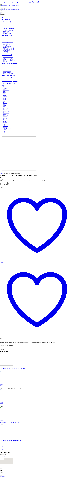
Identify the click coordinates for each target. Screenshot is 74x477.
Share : (1, 338)
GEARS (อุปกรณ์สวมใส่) (7, 55)
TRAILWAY (5, 125)
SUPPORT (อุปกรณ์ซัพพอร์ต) (8, 75)
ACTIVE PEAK (5, 86)
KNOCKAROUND (6, 107)
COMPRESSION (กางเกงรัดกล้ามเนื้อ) (9, 47)
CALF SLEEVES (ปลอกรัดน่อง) (8, 51)
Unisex (28, 337)
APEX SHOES (5, 88)
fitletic (16, 337)
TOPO (4, 124)
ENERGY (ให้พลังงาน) (7, 35)
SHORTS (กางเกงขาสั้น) (7, 46)
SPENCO (4, 120)
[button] (37, 6)
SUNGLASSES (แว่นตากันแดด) (8, 30)
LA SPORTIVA (5, 108)
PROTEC (4, 114)
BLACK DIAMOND (6, 90)
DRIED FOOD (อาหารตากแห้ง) (8, 39)
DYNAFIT (5, 97)
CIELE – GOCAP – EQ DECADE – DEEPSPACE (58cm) (10, 440)
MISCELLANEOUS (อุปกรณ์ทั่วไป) (9, 63)
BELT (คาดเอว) (5, 61)
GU (3, 102)
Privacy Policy (4, 447)
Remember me (3, 474)
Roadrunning (21, 337)
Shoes (1, 385)
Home (1, 173)
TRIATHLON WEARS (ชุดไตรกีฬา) (10, 81)
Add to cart (1, 402)
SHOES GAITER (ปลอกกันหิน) (8, 73)
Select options (2, 384)
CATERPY (5, 92)
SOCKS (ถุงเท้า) (5, 52)
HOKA (4, 104)
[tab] (38, 340)
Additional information (5, 340)
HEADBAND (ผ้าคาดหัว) (7, 33)
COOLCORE (5, 94)
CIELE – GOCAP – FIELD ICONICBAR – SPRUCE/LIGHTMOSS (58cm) (13, 404)
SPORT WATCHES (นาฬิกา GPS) (8, 57)
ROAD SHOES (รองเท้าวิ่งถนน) (8, 21)
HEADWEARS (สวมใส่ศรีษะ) (8, 28)
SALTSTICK (5, 117)
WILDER (4, 129)
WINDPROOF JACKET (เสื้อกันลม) (8, 48)
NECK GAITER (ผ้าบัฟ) (6, 32)
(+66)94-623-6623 (2, 456)
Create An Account (2, 476)
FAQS (2, 446)
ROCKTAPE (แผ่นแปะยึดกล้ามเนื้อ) (8, 77)
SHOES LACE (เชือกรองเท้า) (7, 72)
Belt (9, 337)
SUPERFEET (5, 122)
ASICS (4, 89)
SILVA (4, 119)
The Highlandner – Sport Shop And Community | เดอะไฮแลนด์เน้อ (20, 2)
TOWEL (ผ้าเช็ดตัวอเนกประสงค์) (8, 70)
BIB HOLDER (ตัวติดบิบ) (7, 71)
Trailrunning (25, 337)
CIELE (4, 93)
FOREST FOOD (5, 100)
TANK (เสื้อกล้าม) (6, 45)
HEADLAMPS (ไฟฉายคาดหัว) (8, 59)
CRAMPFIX (5, 96)
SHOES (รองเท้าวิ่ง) (6, 19)
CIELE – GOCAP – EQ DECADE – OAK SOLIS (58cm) (10, 422)
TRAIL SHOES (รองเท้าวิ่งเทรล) (8, 22)
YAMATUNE (5, 132)
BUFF (4, 91)
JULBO (4, 106)
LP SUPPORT (5, 109)
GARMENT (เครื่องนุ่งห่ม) (7, 42)
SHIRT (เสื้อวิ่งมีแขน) (6, 44)
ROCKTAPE (5, 116)
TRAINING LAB (5, 126)
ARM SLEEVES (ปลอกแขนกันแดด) (8, 49)
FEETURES (5, 98)
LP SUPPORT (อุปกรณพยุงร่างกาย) (8, 78)
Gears (2, 173)
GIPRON (4, 101)
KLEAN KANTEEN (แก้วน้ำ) (8, 83)
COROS (4, 95)
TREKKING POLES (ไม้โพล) (7, 58)
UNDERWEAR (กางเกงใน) (7, 50)
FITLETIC (4, 99)
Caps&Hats (1, 366)
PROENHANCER (6, 113)
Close (1, 13)
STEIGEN (4, 121)
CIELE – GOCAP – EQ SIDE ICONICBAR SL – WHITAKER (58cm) (12, 368)
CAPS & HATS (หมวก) (6, 31)
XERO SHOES (5, 130)
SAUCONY (5, 118)
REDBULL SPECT (6, 115)
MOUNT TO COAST (6, 111)
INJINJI (4, 105)
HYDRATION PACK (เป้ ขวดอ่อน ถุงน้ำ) (9, 60)
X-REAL (4, 131)
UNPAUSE (5, 127)
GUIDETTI (5, 103)
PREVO (4, 112)
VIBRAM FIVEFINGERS (7, 128)
